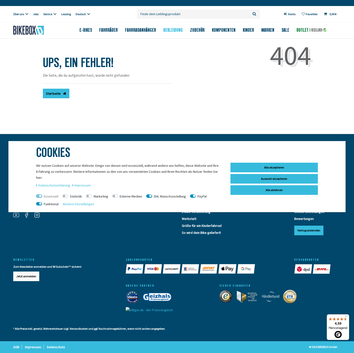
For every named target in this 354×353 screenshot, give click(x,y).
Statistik (76, 196)
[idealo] (134, 298)
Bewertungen (304, 219)
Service (47, 14)
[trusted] (227, 297)
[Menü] (346, 317)
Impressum (33, 347)
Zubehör (197, 30)
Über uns (18, 14)
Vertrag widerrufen (308, 230)
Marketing (101, 196)
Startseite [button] (53, 93)
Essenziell (51, 196)
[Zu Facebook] (28, 215)
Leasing (66, 14)
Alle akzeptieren (274, 167)
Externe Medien (131, 196)
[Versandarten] (303, 269)
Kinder (248, 30)
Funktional (51, 204)
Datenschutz (56, 347)
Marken (267, 30)
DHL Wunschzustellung (170, 196)
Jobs (36, 14)
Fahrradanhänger (140, 30)
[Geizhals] (158, 298)
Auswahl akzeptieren (274, 178)
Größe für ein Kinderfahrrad (202, 225)
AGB (16, 347)
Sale (285, 30)
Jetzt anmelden (26, 276)
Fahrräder (108, 30)
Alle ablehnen (274, 190)
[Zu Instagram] (39, 215)
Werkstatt (189, 219)
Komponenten (224, 30)
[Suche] (254, 14)
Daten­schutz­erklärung (54, 185)
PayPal (202, 196)
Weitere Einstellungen (78, 204)
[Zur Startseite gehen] (36, 30)
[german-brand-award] (248, 297)
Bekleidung (173, 30)
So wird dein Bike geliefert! (201, 232)
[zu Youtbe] (18, 215)
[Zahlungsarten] (135, 269)
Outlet (303, 30)
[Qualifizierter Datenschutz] (291, 297)
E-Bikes (85, 30)
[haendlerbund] (272, 297)
